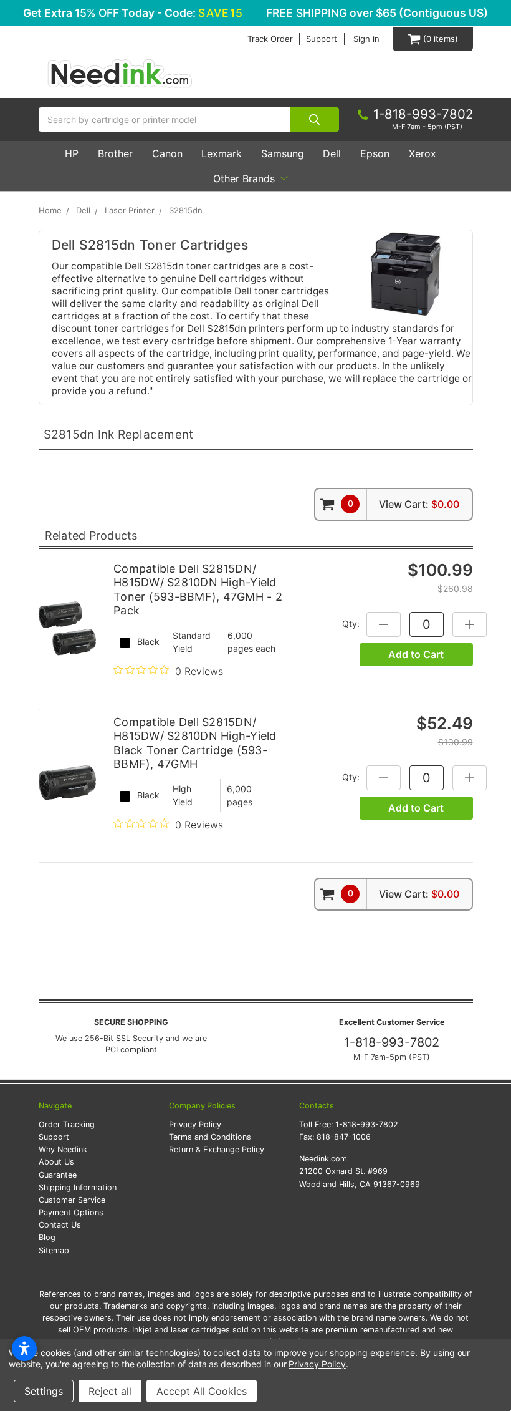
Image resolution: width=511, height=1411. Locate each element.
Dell (332, 153)
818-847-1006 (344, 1137)
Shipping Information (78, 1187)
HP (72, 153)
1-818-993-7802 (391, 1042)
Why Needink (63, 1149)
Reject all (109, 1391)
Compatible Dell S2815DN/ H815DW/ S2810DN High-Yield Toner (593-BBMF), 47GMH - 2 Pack (197, 590)
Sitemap (54, 1250)
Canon (167, 153)
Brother (115, 153)
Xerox (422, 153)
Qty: (351, 623)
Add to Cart (416, 654)
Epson (374, 153)
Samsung (282, 153)
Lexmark (221, 153)
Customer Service (72, 1200)
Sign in (366, 39)
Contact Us (60, 1224)
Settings (43, 1391)
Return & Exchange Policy (216, 1149)
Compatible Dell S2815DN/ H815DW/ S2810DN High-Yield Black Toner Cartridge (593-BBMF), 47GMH (195, 743)
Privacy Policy (195, 1124)
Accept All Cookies (201, 1391)
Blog (47, 1237)
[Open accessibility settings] (24, 1348)
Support (321, 39)
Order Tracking (67, 1124)
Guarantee (58, 1175)
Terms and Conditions (210, 1137)
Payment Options (71, 1212)
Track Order (270, 39)
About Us (56, 1161)
